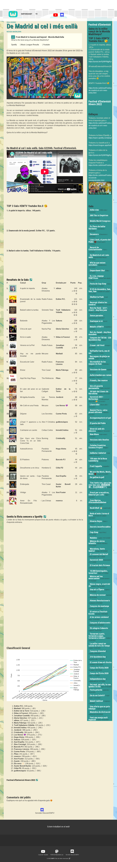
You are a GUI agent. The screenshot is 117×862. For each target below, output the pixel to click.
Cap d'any (94, 532)
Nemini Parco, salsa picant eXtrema (98, 411)
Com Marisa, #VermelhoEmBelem (97, 501)
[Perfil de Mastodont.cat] (56, 851)
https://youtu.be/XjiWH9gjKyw (101, 62)
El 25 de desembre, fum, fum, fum (100, 290)
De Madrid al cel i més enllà (99, 256)
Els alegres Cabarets (99, 628)
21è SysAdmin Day (98, 657)
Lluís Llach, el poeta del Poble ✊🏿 (100, 240)
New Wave (94, 434)
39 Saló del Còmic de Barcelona (98, 392)
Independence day (98, 679)
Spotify (14, 45)
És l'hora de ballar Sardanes (97, 227)
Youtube (46, 45)
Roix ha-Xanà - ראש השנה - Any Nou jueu (98, 309)
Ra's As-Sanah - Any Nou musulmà (100, 333)
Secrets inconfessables (100, 527)
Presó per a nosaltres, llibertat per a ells (99, 493)
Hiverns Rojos (96, 521)
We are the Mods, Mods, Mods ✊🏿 (100, 473)
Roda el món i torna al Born (99, 514)
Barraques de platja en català (99, 357)
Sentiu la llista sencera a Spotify (25, 516)
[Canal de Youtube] (56, 15)
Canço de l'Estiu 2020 (99, 668)
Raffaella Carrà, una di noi (99, 352)
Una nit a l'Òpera (97, 589)
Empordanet (26, 14)
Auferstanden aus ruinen (100, 375)
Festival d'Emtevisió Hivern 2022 (21, 780)
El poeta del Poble (98, 423)
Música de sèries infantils (97, 542)
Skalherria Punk (97, 297)
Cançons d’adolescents (100, 622)
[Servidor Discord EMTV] (62, 15)
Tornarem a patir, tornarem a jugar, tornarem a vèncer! (97, 636)
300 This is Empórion (99, 215)
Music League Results (30, 45)
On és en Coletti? (97, 695)
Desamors (94, 234)
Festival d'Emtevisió (100, 24)
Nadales (93, 538)
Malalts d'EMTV (97, 327)
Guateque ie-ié (96, 321)
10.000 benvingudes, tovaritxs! (98, 572)
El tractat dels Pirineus (100, 565)
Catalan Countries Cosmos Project (97, 446)
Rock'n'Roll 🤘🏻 (96, 508)
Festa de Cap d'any (98, 284)
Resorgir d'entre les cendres (98, 303)
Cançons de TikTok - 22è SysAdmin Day (100, 338)
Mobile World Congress (100, 221)
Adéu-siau (94, 210)
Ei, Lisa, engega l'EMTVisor (96, 277)
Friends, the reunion (99, 380)
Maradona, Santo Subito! (97, 550)
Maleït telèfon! (96, 701)
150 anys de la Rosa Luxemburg (98, 459)
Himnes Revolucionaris (100, 600)
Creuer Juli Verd (97, 345)
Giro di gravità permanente (96, 387)
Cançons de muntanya (99, 606)
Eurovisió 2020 (96, 560)
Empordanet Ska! (97, 270)
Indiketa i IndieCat (98, 453)
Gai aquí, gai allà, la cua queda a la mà (100, 685)
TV (36, 14)
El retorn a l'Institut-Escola (98, 612)
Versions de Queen (98, 369)
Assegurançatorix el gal (100, 418)
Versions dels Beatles (99, 440)
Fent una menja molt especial (98, 718)
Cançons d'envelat (98, 651)
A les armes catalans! (99, 617)
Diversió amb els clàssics (96, 430)
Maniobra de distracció (100, 712)
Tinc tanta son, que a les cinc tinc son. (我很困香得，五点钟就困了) (100, 485)
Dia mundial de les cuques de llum (97, 363)
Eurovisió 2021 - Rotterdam (96, 398)
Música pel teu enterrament (96, 577)
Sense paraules (96, 315)
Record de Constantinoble (95, 248)
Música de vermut (98, 595)
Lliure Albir (95, 404)
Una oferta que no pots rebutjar (99, 707)
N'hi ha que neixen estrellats (97, 264)
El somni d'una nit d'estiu (101, 662)
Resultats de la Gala (18, 279)
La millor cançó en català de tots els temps (99, 644)
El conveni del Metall (99, 554)
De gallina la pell (97, 477)
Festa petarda (96, 690)
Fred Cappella (96, 466)
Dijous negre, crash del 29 (99, 585)
